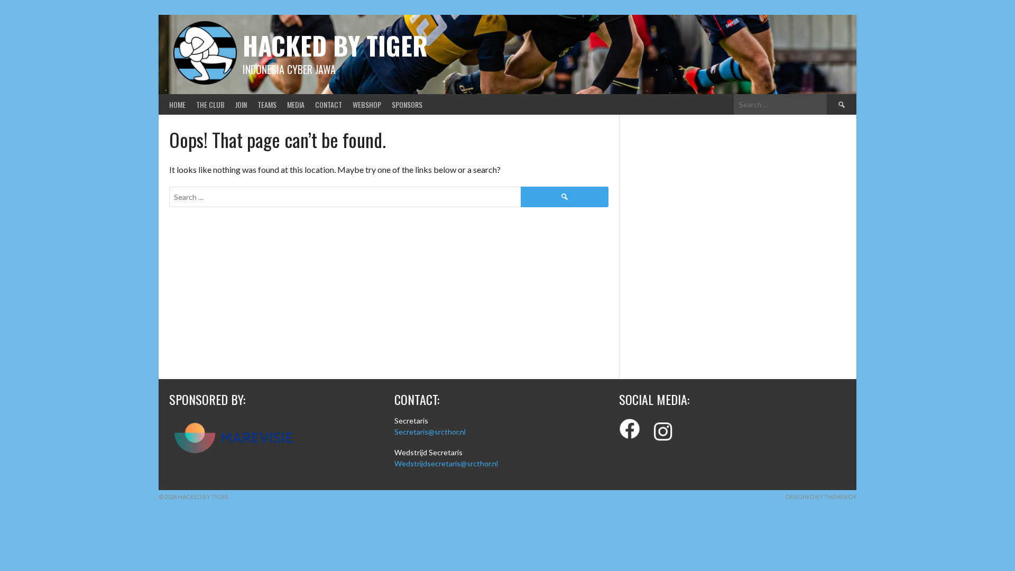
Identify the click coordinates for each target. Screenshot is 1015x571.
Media (295, 104)
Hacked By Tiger (335, 45)
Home (177, 104)
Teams (266, 104)
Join (241, 104)
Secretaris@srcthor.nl (430, 431)
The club (210, 104)
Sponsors (407, 104)
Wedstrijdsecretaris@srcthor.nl (446, 463)
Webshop (367, 104)
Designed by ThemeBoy (821, 496)
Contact (328, 104)
